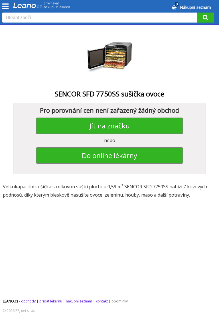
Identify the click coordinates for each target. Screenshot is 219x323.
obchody (28, 301)
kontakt (102, 301)
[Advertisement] (109, 249)
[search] (101, 18)
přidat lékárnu (50, 301)
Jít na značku (110, 125)
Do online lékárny (109, 155)
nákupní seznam (79, 301)
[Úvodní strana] (41, 7)
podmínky (119, 301)
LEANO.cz (10, 301)
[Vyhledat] (205, 18)
